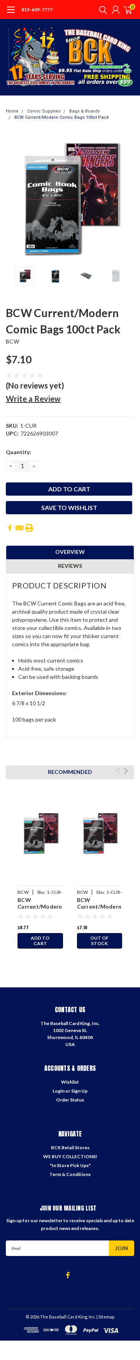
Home (12, 111)
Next (126, 199)
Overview (70, 551)
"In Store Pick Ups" (70, 1165)
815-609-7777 (36, 9)
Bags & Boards (84, 111)
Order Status (70, 1100)
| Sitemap (105, 1316)
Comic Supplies (44, 111)
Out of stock (99, 940)
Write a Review (33, 398)
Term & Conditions (70, 1174)
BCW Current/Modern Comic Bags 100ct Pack (61, 117)
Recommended (70, 771)
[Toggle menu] (10, 13)
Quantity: (18, 452)
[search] (101, 9)
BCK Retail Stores (70, 1147)
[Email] (19, 528)
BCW (12, 341)
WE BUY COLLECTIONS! (70, 1156)
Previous (13, 199)
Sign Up (79, 1091)
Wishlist (70, 1082)
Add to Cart (40, 940)
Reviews (70, 565)
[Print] (29, 528)
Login (58, 1091)
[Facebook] (10, 528)
